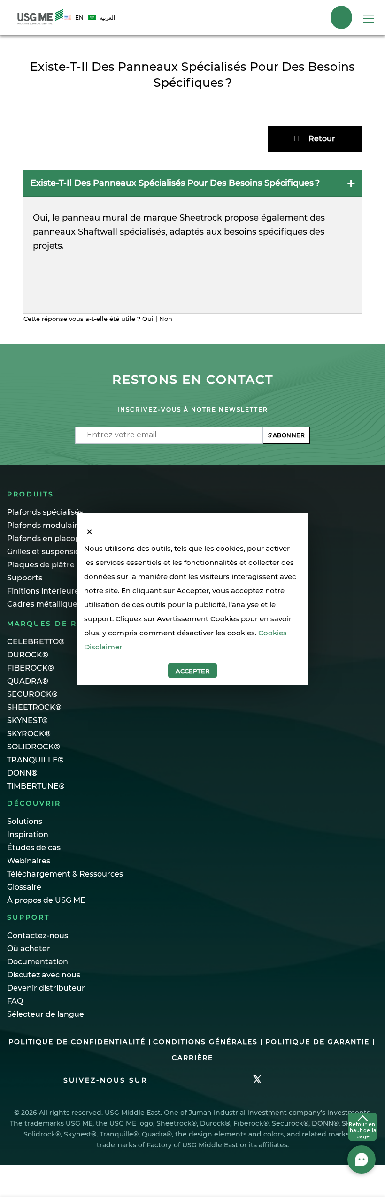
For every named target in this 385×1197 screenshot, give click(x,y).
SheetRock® (34, 707)
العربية (107, 17)
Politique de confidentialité (77, 1041)
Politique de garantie (317, 1041)
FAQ (15, 1001)
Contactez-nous (37, 935)
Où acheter (28, 948)
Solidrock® (33, 746)
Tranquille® (35, 759)
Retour (321, 138)
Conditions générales (205, 1041)
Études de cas (34, 847)
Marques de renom (55, 623)
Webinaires (28, 860)
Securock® (32, 694)
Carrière (192, 1057)
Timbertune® (36, 786)
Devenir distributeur (46, 988)
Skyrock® (29, 733)
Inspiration (27, 834)
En (79, 17)
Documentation (37, 961)
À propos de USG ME (46, 900)
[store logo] (40, 17)
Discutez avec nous (43, 974)
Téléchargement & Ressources (65, 873)
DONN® (22, 773)
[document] (192, 609)
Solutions (24, 821)
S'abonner (286, 435)
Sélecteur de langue (45, 1014)
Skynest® (27, 720)
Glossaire (24, 887)
